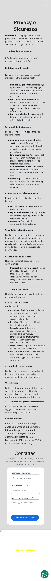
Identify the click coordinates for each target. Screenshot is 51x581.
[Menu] (45, 5)
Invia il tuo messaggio (25, 517)
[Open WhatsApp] (45, 574)
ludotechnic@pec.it (25, 570)
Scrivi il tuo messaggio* (22, 498)
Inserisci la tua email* (21, 485)
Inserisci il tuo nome (20, 473)
